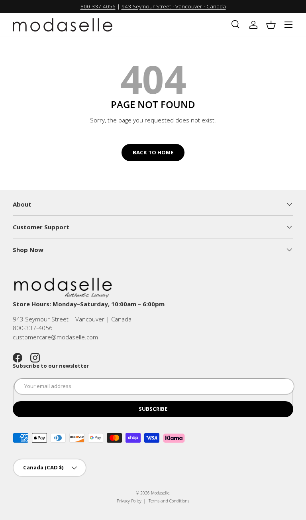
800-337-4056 (98, 6)
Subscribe (153, 408)
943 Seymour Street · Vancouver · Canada (174, 6)
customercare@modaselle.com (55, 337)
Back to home (153, 152)
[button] (271, 24)
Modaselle (160, 493)
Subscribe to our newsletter (51, 365)
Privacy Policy (129, 501)
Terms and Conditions (169, 501)
